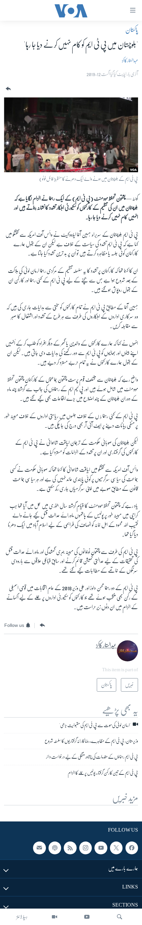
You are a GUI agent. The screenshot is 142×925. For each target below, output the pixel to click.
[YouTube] (87, 917)
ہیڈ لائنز (22, 916)
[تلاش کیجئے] (119, 917)
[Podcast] (55, 848)
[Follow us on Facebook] (131, 848)
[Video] (54, 917)
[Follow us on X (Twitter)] (116, 848)
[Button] (7, 89)
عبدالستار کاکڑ (130, 60)
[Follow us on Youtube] (100, 848)
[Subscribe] (39, 848)
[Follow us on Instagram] (85, 848)
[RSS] (70, 848)
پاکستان (131, 30)
